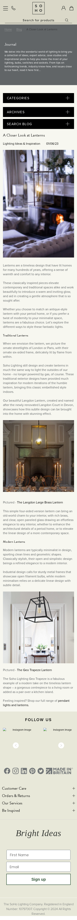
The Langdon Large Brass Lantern (39, 502)
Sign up (38, 879)
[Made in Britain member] (59, 771)
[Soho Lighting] (38, 8)
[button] (16, 745)
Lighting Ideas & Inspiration (21, 143)
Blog (19, 29)
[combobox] (38, 20)
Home (8, 29)
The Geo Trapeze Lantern (34, 670)
